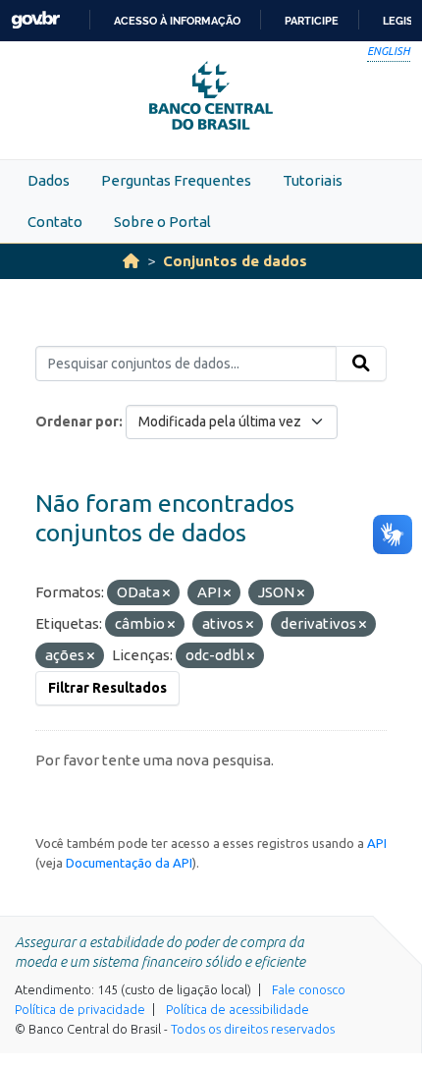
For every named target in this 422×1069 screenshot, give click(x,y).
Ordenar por (77, 421)
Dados (48, 180)
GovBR (35, 20)
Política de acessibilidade (237, 1009)
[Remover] (166, 593)
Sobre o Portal (162, 221)
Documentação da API (129, 863)
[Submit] (361, 363)
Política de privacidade (80, 1009)
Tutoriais (313, 180)
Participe (312, 21)
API (377, 843)
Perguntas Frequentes (176, 180)
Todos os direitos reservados (253, 1029)
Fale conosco (308, 989)
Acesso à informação (177, 21)
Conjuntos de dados (235, 261)
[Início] (131, 261)
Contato (54, 221)
